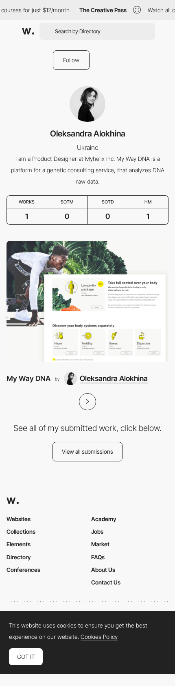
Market (100, 544)
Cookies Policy (99, 637)
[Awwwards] (28, 31)
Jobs (97, 531)
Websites (19, 518)
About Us (103, 569)
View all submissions (87, 451)
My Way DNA (28, 378)
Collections (21, 531)
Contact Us (105, 582)
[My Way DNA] (87, 301)
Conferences (23, 569)
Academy (103, 518)
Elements (19, 544)
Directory (19, 557)
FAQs (98, 557)
